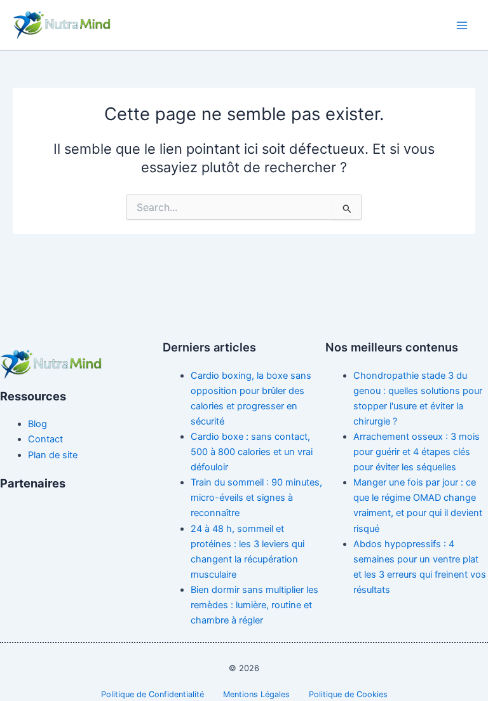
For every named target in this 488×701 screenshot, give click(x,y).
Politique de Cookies (348, 694)
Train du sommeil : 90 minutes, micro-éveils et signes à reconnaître (256, 498)
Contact (45, 439)
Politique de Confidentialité (152, 694)
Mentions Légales (256, 694)
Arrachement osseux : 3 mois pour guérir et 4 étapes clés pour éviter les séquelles (416, 452)
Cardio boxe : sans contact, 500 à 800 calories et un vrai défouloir (252, 452)
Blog (37, 424)
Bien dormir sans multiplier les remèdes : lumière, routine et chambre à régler (254, 605)
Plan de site (53, 455)
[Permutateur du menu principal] (462, 25)
